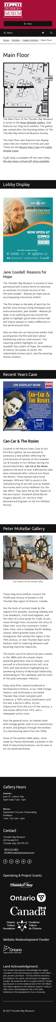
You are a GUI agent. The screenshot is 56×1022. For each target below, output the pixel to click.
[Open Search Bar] (51, 33)
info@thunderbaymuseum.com (19, 852)
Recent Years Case (29, 147)
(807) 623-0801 (11, 849)
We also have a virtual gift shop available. (26, 161)
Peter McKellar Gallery (32, 122)
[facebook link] (5, 861)
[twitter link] (23, 861)
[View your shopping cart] (43, 33)
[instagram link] (11, 861)
